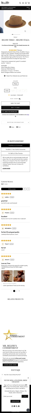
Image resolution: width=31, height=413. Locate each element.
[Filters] (24, 189)
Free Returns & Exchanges (15, 145)
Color (15, 81)
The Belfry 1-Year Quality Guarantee (15, 149)
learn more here (10, 364)
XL (25, 90)
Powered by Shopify (16, 411)
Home (15, 37)
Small (6, 90)
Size (15, 87)
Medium (13, 90)
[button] (13, 50)
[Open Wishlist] (26, 3)
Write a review (12, 189)
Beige (15, 83)
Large (19, 90)
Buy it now (15, 107)
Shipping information (15, 122)
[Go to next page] (19, 291)
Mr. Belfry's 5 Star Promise (15, 153)
